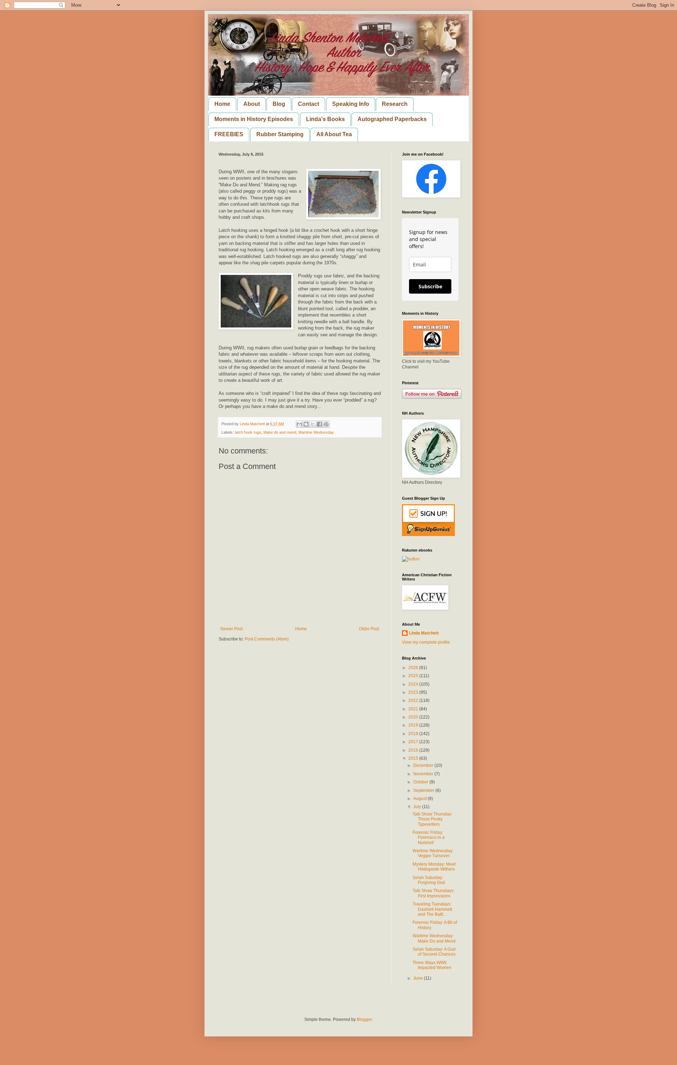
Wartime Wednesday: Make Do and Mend (434, 938)
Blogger (364, 1019)
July (417, 806)
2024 (413, 684)
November (423, 773)
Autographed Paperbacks (392, 119)
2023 (413, 692)
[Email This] (299, 424)
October (421, 782)
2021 (413, 708)
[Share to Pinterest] (326, 424)
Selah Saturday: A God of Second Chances (434, 952)
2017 (413, 741)
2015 (413, 758)
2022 (413, 700)
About (251, 104)
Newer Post (231, 628)
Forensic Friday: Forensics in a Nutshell (429, 837)
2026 (413, 667)
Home (222, 104)
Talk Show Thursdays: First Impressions (434, 893)
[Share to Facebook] (319, 424)
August (420, 798)
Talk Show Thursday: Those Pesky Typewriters (432, 819)
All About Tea (334, 134)
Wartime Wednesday (316, 432)
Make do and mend (279, 432)
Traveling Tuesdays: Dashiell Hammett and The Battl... (432, 909)
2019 (413, 725)
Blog (279, 104)
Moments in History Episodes (253, 119)
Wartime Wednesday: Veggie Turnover (433, 853)
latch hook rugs (248, 432)
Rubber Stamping (280, 134)
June (418, 978)
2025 (413, 675)
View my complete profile (426, 642)
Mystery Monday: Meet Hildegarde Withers (434, 867)
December (423, 765)
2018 (413, 733)
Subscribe (430, 286)
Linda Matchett (424, 633)
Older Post (369, 628)
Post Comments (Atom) (267, 639)
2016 (413, 750)
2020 (413, 717)
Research (395, 104)
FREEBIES (228, 134)
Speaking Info (350, 104)
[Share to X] (312, 424)
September (424, 790)
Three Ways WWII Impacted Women (432, 965)
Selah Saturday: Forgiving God (429, 880)
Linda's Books (325, 119)
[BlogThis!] (306, 424)
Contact (308, 104)
